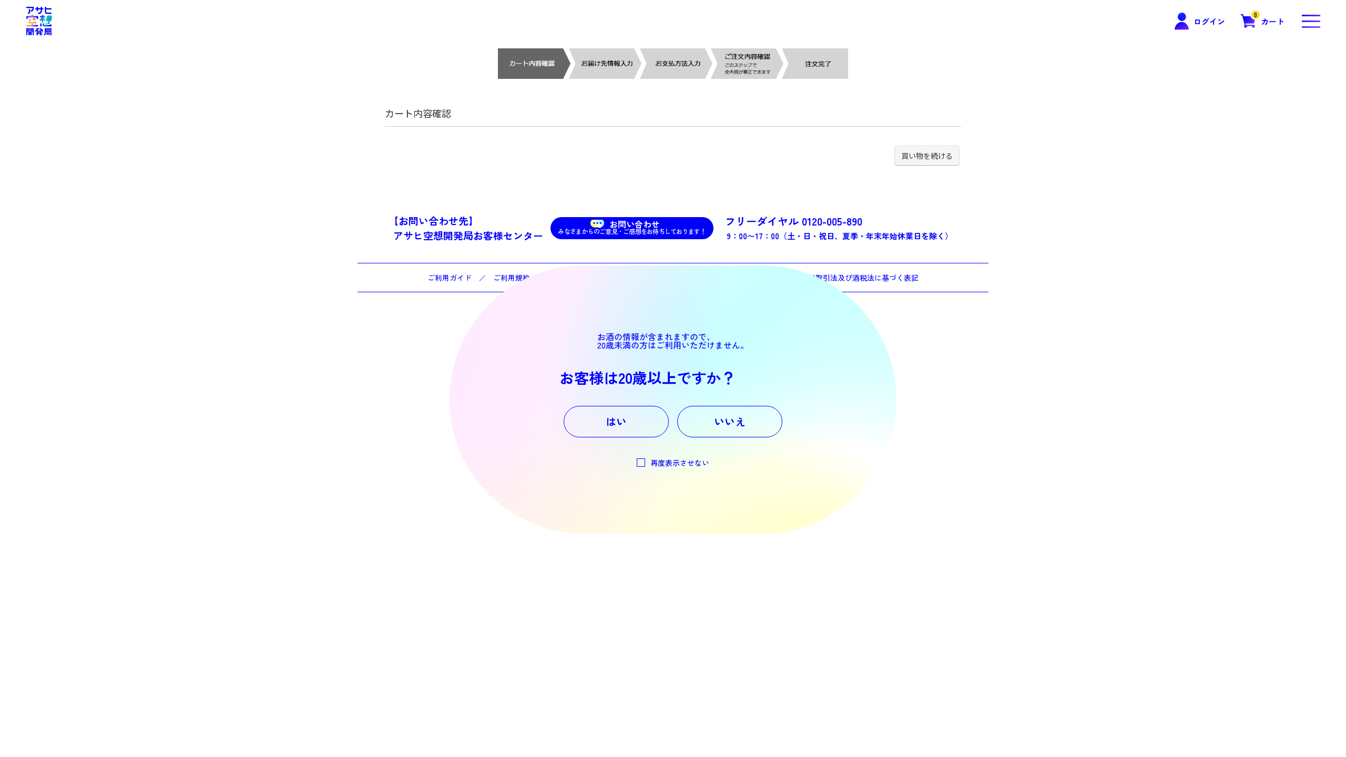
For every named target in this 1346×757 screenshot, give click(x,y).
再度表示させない (679, 462)
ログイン (1209, 21)
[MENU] (1310, 21)
